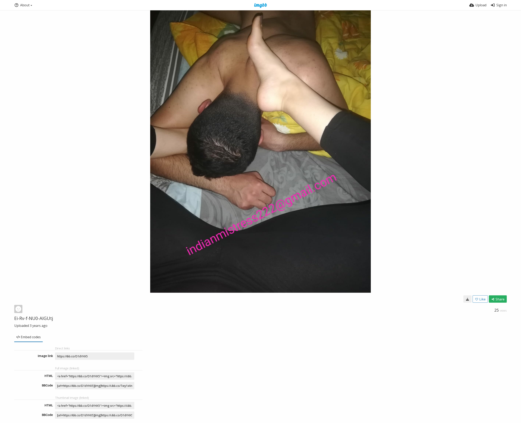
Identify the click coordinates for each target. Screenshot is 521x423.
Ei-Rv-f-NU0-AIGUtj (33, 318)
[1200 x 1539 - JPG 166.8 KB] (467, 299)
